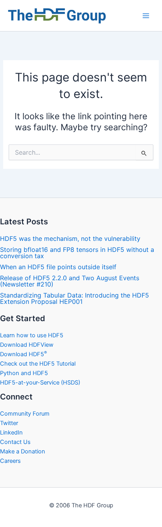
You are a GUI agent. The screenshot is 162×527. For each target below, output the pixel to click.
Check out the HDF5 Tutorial (37, 363)
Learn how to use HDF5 (31, 335)
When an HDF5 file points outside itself (58, 267)
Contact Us (15, 442)
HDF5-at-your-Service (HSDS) (40, 382)
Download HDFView (26, 344)
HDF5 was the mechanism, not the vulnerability (70, 238)
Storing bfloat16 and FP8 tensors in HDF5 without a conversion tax (77, 253)
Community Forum (25, 413)
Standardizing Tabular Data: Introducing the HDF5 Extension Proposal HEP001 (74, 298)
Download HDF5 (23, 354)
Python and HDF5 (24, 373)
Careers (10, 460)
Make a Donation (22, 451)
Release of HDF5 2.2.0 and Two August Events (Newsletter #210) (69, 281)
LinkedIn (11, 432)
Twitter (9, 423)
